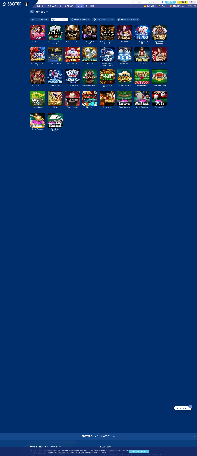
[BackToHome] (32, 12)
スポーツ (40, 6)
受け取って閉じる (139, 451)
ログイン (170, 2)
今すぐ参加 (182, 2)
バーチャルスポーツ (54, 6)
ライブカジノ (69, 6)
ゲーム (80, 6)
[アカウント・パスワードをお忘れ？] (162, 2)
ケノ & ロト (90, 6)
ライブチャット (182, 408)
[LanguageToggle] (192, 2)
